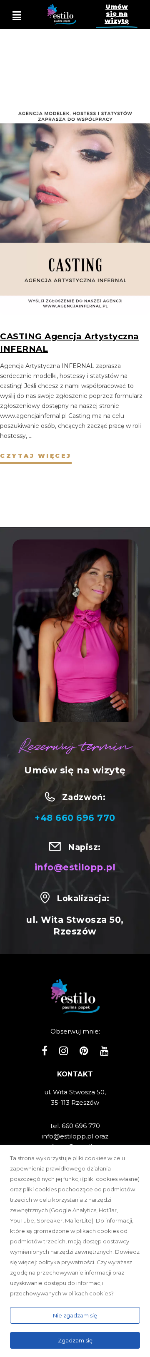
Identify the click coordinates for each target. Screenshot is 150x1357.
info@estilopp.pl (75, 867)
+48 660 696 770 (75, 818)
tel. (56, 1126)
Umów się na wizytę (117, 13)
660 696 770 (81, 1126)
